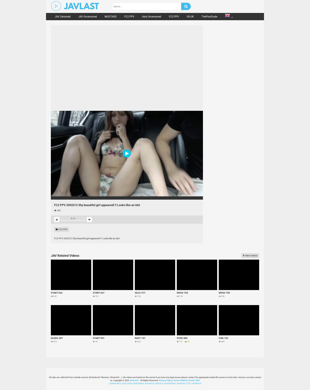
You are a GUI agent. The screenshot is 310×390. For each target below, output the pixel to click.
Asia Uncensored (151, 16)
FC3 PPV (174, 16)
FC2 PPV (129, 16)
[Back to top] (299, 380)
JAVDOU (158, 383)
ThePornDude (209, 16)
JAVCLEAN (126, 383)
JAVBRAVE (196, 383)
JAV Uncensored (87, 16)
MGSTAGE (111, 16)
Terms (177, 380)
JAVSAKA (148, 383)
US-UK (190, 16)
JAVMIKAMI (114, 383)
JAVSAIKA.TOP (183, 383)
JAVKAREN (138, 383)
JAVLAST (134, 380)
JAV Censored (63, 16)
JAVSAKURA (169, 383)
